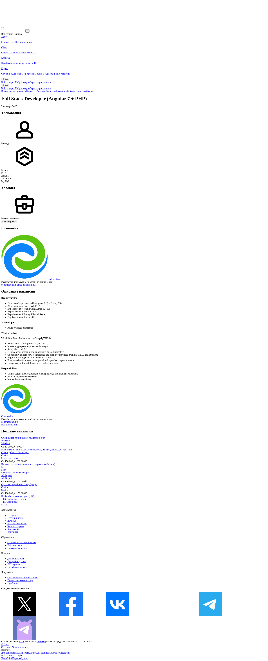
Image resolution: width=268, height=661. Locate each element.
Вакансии (6, 91)
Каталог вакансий (17, 523)
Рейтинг (71, 91)
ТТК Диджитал (9, 499)
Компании (61, 91)
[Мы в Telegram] (210, 614)
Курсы (24, 658)
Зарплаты (81, 91)
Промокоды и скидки (18, 548)
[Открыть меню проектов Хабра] (2, 27)
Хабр (4, 658)
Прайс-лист (13, 583)
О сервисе (12, 515)
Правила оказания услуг (20, 580)
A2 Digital (6, 475)
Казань (23, 499)
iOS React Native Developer (15, 472)
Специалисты (19, 91)
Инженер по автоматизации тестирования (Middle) (28, 464)
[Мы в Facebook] (71, 614)
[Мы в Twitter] (24, 614)
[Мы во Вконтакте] (117, 614)
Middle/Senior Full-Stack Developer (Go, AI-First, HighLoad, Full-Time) (37, 449)
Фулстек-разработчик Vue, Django (19, 484)
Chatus (4, 452)
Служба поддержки (17, 567)
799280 (41, 641)
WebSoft (5, 440)
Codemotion (54, 279)
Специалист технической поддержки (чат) (23, 437)
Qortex (4, 487)
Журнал (90, 91)
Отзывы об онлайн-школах (21, 542)
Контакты (12, 532)
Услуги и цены (15, 518)
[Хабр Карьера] (13, 31)
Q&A (9, 658)
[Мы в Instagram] (164, 614)
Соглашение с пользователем (22, 577)
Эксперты (50, 91)
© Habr (5, 644)
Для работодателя (16, 561)
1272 (21, 641)
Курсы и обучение (35, 91)
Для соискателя (15, 558)
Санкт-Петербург (19, 452)
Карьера (16, 658)
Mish (3, 467)
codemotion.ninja (9, 284)
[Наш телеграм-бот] (24, 638)
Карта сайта (13, 529)
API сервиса (13, 564)
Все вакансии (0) (27, 284)
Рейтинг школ (14, 545)
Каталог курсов (15, 526)
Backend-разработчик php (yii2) (17, 496)
